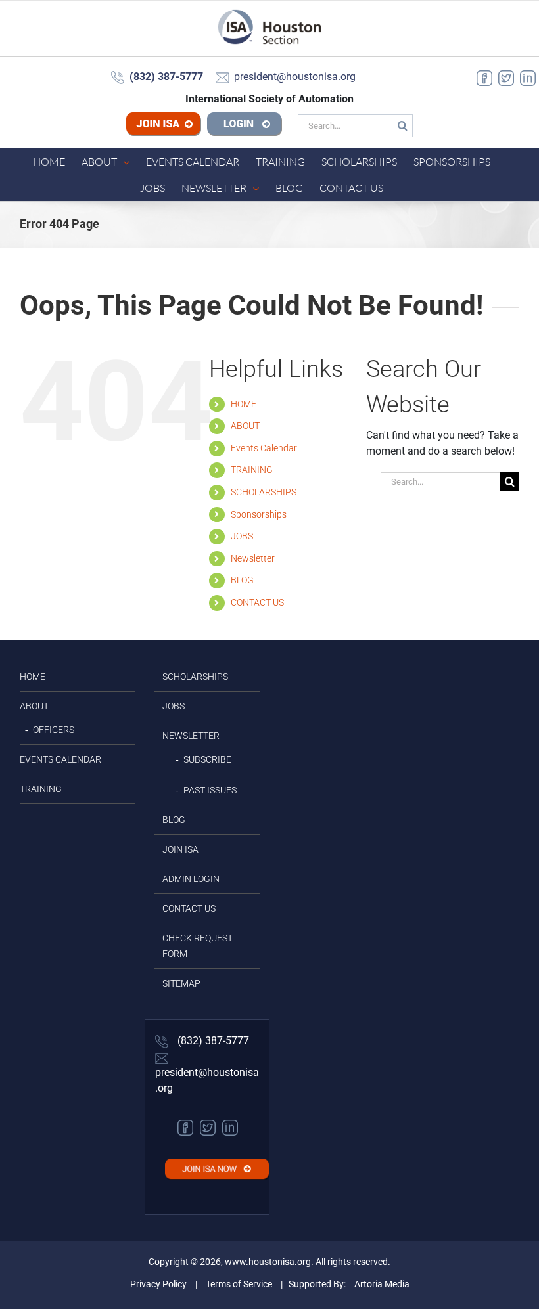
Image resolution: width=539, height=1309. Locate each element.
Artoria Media (382, 1284)
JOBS (242, 536)
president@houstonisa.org (207, 1080)
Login (244, 125)
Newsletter (253, 558)
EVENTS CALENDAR (60, 759)
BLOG (242, 580)
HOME (243, 404)
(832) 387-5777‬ (212, 1040)
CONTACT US (257, 602)
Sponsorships (259, 514)
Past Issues (210, 790)
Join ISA (163, 125)
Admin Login (191, 879)
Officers (53, 729)
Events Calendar (264, 448)
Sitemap (181, 983)
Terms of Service (239, 1284)
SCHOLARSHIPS (263, 492)
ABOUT (245, 425)
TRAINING (252, 469)
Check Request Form (197, 946)
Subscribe (207, 759)
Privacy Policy (158, 1284)
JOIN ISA (180, 849)
